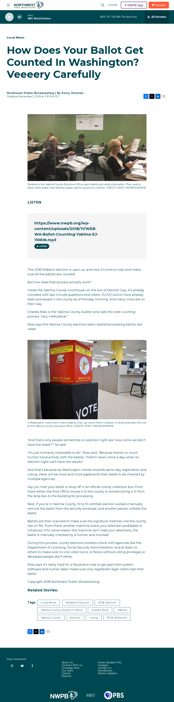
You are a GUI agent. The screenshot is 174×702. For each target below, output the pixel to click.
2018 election (107, 602)
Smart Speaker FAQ (109, 662)
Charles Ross (100, 610)
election (75, 617)
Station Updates (107, 673)
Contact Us (104, 668)
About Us (67, 662)
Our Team (67, 670)
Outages (103, 665)
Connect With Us (72, 665)
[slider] (24, 17)
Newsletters (105, 670)
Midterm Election (77, 602)
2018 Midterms (117, 617)
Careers (66, 673)
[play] (9, 17)
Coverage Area (70, 668)
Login (112, 4)
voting (93, 617)
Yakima (122, 610)
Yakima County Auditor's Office (62, 610)
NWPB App (135, 5)
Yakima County (51, 617)
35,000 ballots (112, 295)
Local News (15, 37)
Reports (66, 676)
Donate (160, 5)
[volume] (19, 17)
